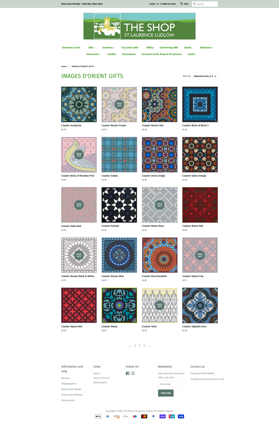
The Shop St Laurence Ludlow (138, 410)
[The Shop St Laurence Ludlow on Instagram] (133, 373)
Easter (191, 54)
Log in (152, 3)
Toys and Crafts (130, 47)
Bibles (150, 47)
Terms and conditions (72, 394)
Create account (168, 3)
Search (96, 373)
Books (188, 47)
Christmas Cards (71, 47)
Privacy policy (68, 400)
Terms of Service (101, 377)
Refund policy (100, 382)
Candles (111, 54)
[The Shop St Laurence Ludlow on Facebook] (127, 373)
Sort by (187, 76)
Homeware (93, 54)
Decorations (129, 54)
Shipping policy (69, 383)
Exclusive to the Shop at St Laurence (162, 54)
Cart (186, 3)
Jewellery (107, 47)
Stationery (206, 47)
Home (64, 66)
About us (65, 378)
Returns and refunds (71, 389)
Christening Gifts (169, 47)
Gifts (91, 47)
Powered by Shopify (164, 410)
